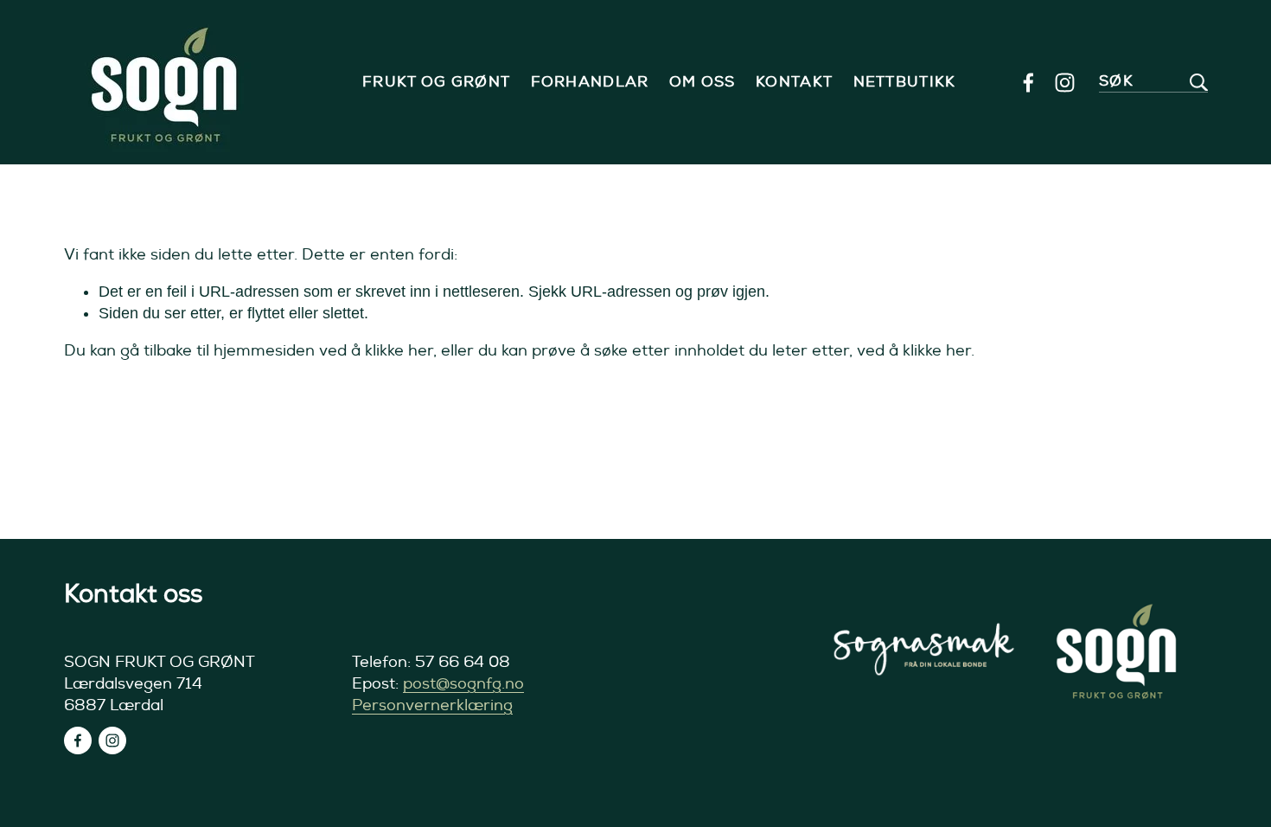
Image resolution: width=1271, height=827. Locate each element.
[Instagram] (1064, 82)
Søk (1116, 81)
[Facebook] (1028, 82)
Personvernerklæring (432, 705)
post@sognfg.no (463, 684)
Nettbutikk (904, 83)
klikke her (399, 351)
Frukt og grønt (436, 83)
